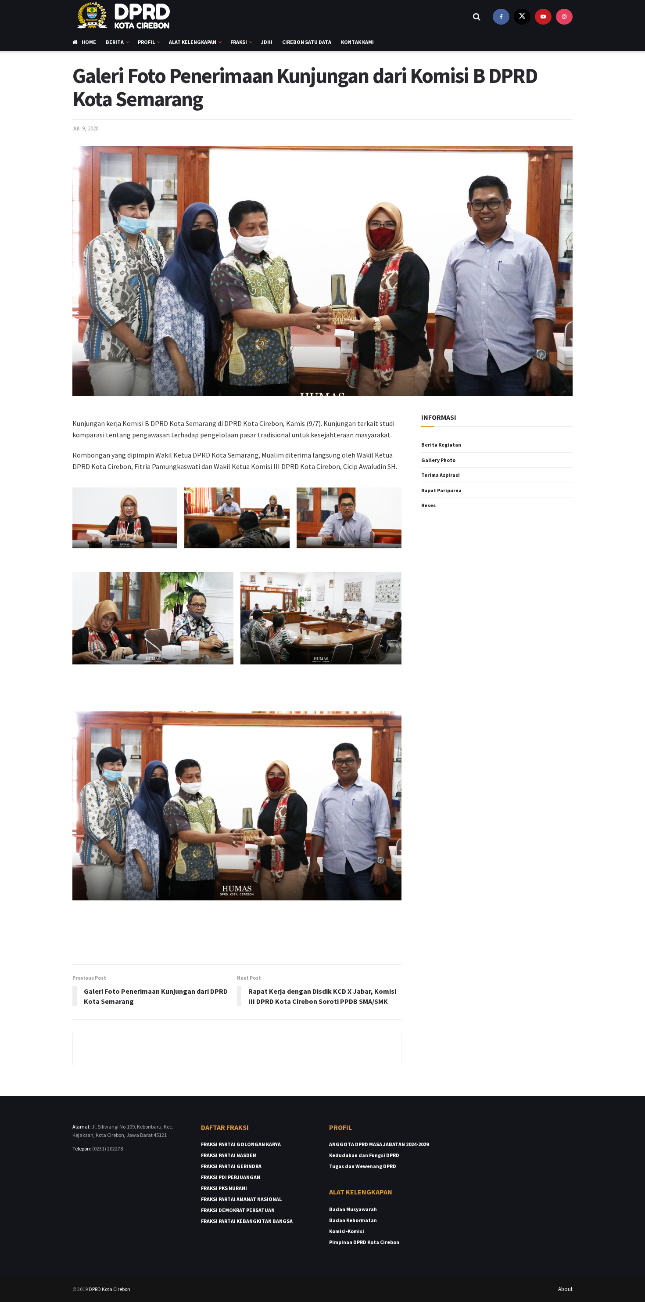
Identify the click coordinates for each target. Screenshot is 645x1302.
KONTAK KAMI (357, 42)
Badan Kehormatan (353, 1220)
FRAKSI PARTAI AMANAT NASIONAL (241, 1199)
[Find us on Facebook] (501, 17)
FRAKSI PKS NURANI (224, 1188)
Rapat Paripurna (441, 490)
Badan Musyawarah (353, 1209)
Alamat (81, 1126)
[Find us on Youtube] (543, 17)
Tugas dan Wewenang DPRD (362, 1166)
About (565, 1289)
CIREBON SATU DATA (306, 42)
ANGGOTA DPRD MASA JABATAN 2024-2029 (379, 1144)
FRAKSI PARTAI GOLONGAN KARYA (241, 1144)
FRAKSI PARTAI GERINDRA (231, 1166)
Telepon (81, 1148)
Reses (428, 505)
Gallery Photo (438, 460)
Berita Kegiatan (441, 444)
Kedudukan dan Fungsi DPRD (364, 1155)
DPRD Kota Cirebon (109, 1289)
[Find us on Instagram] (564, 17)
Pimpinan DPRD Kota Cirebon (364, 1242)
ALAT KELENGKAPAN (192, 42)
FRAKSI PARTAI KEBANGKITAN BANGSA (247, 1221)
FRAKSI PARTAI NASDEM (229, 1155)
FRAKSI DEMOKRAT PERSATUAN (238, 1210)
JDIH (266, 42)
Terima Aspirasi (440, 475)
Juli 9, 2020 (85, 128)
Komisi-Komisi (346, 1231)
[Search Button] (476, 17)
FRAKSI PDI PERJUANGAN (230, 1177)
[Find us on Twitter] (522, 17)
